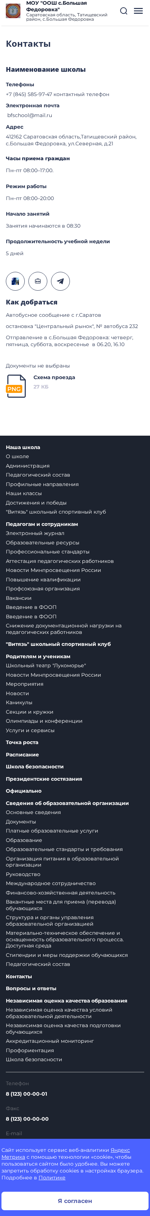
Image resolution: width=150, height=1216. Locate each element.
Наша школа (23, 447)
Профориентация (30, 1050)
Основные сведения (33, 812)
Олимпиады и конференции (44, 721)
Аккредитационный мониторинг (50, 1041)
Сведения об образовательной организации (67, 803)
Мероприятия (24, 684)
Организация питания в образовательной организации (62, 861)
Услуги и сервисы (30, 730)
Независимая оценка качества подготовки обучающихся (63, 1028)
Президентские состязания (44, 779)
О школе (17, 456)
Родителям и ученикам (38, 656)
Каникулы (19, 702)
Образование (24, 840)
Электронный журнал (35, 533)
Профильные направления (42, 484)
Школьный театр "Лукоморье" (46, 665)
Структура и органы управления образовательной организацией (50, 920)
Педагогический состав (38, 475)
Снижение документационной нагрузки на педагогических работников (64, 628)
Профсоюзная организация (43, 588)
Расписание (22, 755)
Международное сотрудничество (51, 883)
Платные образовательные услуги (52, 830)
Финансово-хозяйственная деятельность (60, 892)
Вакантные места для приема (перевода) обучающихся (61, 905)
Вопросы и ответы (31, 988)
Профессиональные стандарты (48, 551)
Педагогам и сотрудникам (42, 524)
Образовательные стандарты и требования (64, 849)
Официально (24, 791)
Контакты (19, 977)
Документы (21, 821)
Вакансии (19, 598)
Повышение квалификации (43, 579)
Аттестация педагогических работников (60, 561)
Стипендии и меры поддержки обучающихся (67, 955)
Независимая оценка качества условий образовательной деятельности (59, 1013)
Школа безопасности (35, 767)
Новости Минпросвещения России (53, 570)
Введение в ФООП (31, 607)
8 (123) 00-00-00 (27, 1119)
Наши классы (24, 493)
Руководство (23, 874)
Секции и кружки (30, 712)
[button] (123, 11)
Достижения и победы (36, 502)
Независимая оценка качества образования (66, 1001)
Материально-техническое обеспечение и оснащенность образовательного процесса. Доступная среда (65, 939)
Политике (52, 1177)
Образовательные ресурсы (42, 542)
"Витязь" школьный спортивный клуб (56, 512)
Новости (17, 693)
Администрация (28, 465)
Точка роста (22, 742)
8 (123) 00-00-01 (26, 1094)
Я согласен (75, 1201)
